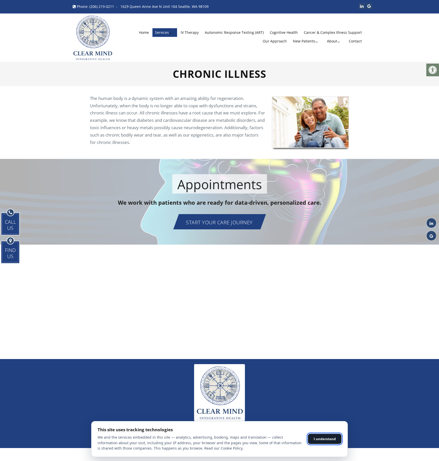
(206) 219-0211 (101, 6)
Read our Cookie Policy (223, 448)
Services (162, 32)
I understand (325, 439)
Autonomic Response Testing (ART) (234, 32)
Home (144, 32)
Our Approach (275, 41)
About (332, 41)
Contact (355, 41)
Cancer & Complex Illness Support (333, 32)
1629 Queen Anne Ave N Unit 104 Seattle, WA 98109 (164, 6)
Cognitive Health (284, 32)
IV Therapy (190, 32)
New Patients (304, 41)
